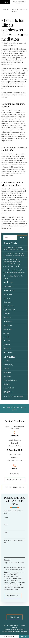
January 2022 (7, 321)
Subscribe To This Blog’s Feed (13, 396)
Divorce (6, 368)
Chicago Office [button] (14, 480)
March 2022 (7, 317)
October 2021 (8, 325)
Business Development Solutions (11, 631)
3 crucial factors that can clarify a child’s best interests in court (14, 254)
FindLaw (24, 631)
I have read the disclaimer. (15, 563)
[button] (5, 2)
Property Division (9, 388)
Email (6, 533)
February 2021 (8, 352)
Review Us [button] (14, 617)
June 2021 (6, 337)
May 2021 (6, 341)
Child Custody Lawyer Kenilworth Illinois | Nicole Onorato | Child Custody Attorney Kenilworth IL (12, 263)
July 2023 (6, 298)
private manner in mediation (11, 171)
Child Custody (8, 365)
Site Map (13, 629)
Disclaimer (7, 560)
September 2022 (9, 310)
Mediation (11, 45)
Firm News (7, 376)
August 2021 (7, 329)
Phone (6, 525)
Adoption (6, 361)
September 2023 (9, 290)
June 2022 (6, 314)
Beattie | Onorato (17, 43)
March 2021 (7, 348)
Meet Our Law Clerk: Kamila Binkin (13, 277)
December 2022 (8, 306)
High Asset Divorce (10, 380)
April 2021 (6, 345)
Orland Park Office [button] (14, 487)
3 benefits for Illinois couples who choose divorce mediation (14, 271)
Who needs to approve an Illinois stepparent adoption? (13, 248)
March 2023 (7, 302)
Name (6, 517)
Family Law (7, 372)
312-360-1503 (14, 473)
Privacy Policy (20, 629)
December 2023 (8, 286)
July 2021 (6, 333)
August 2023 (7, 294)
